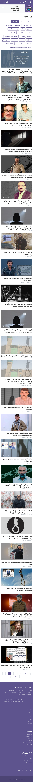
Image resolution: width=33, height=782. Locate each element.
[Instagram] (26, 770)
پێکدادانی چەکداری (14, 29)
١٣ (21, 677)
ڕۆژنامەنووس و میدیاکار (11, 36)
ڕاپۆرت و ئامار (28, 745)
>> (12, 677)
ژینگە (22, 29)
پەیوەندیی (29, 758)
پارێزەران (22, 40)
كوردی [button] (5, 2)
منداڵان (22, 21)
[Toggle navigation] (3, 8)
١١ (6, 674)
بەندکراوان (15, 21)
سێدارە (30, 715)
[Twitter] (30, 770)
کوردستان (20, 32)
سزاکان (7, 21)
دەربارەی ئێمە (28, 756)
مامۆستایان (9, 25)
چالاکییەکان (29, 762)
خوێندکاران (17, 25)
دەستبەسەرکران (11, 32)
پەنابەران (28, 32)
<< (28, 674)
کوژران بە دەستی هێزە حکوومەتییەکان (20, 47)
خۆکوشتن (14, 40)
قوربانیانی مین (27, 25)
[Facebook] (22, 770)
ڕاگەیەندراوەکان (28, 760)
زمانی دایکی (19, 43)
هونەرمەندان (5, 40)
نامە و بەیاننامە (9, 43)
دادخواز (29, 29)
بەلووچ (29, 36)
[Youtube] (18, 770)
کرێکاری (29, 21)
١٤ (18, 677)
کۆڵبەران (30, 721)
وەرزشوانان (28, 43)
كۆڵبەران (22, 36)
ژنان (31, 719)
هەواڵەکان (27, 17)
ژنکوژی (29, 40)
